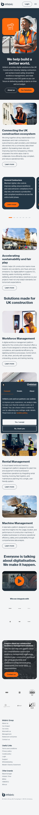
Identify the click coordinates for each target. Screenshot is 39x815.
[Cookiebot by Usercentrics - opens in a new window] (28, 384)
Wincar (4, 784)
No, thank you (19, 429)
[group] (18, 193)
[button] (10, 217)
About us (5, 723)
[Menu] (35, 4)
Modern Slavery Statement (11, 765)
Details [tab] (19, 391)
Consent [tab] (7, 391)
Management (6, 734)
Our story (5, 729)
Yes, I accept (19, 422)
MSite (4, 779)
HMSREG (5, 782)
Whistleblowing (7, 762)
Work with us (6, 731)
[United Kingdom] (7, 4)
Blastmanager (7, 774)
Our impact (6, 726)
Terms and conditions (9, 748)
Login (4, 757)
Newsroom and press (9, 737)
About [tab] (32, 391)
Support (5, 759)
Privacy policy (7, 751)
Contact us (6, 739)
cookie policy (22, 413)
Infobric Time (6, 776)
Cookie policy (6, 754)
